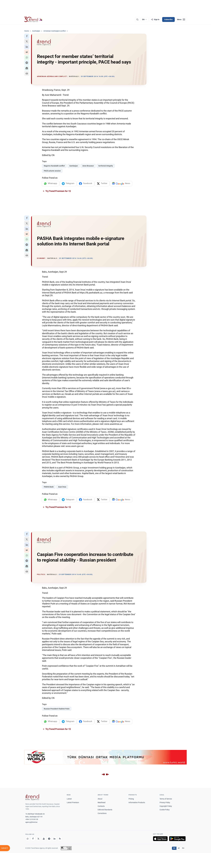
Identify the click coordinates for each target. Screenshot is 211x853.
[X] (38, 838)
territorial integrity (105, 166)
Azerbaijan (73, 166)
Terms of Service (166, 799)
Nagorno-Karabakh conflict (54, 166)
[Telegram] (49, 838)
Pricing (131, 799)
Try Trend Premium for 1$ (58, 191)
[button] (26, 36)
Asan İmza (62, 487)
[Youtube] (44, 838)
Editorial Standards (105, 810)
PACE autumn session (52, 171)
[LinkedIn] (54, 838)
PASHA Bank (48, 487)
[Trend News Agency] (32, 797)
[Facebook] (33, 838)
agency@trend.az (31, 822)
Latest (69, 799)
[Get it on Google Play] (177, 838)
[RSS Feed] (60, 838)
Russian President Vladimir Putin (56, 709)
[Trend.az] (33, 19)
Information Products (137, 802)
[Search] (137, 19)
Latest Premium (73, 802)
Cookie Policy (165, 810)
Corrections (102, 813)
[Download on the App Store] (160, 838)
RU (183, 848)
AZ (179, 848)
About (100, 799)
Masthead (101, 802)
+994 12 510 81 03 (31, 819)
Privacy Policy (165, 802)
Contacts (101, 806)
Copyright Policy (166, 806)
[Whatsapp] (27, 838)
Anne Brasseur (88, 166)
